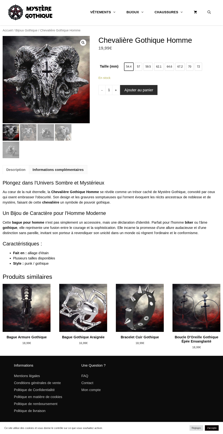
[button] (209, 12)
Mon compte (91, 390)
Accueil (8, 30)
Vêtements (100, 12)
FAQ (84, 376)
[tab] (16, 169)
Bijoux (132, 12)
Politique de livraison (29, 411)
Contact (87, 383)
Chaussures (166, 12)
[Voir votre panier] (195, 12)
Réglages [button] (196, 428)
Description (15, 170)
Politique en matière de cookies (38, 397)
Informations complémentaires (58, 170)
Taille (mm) (109, 66)
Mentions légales (27, 376)
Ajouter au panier (138, 90)
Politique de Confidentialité (34, 390)
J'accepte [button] (212, 428)
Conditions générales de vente (37, 383)
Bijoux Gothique (26, 30)
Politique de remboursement (35, 404)
